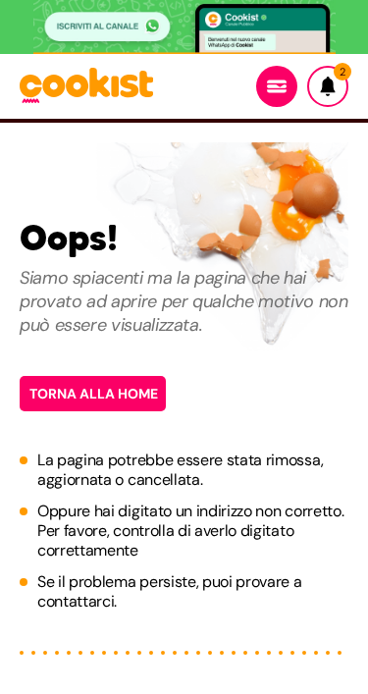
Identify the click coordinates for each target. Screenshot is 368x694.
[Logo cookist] (86, 87)
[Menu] (276, 86)
